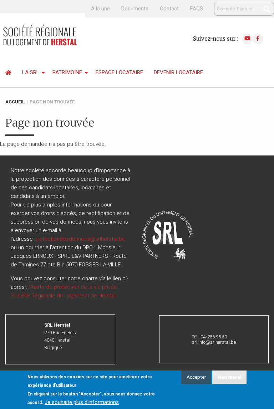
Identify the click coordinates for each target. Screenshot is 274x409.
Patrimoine (67, 72)
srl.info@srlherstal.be (214, 342)
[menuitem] (8, 73)
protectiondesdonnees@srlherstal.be (79, 239)
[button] (167, 235)
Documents (134, 8)
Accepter (196, 377)
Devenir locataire (178, 72)
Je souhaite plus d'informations (82, 402)
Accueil (15, 101)
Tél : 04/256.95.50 (209, 336)
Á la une (100, 8)
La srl (30, 72)
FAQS (196, 8)
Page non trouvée (52, 101)
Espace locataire (119, 72)
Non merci (230, 377)
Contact (169, 8)
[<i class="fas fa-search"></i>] (267, 9)
